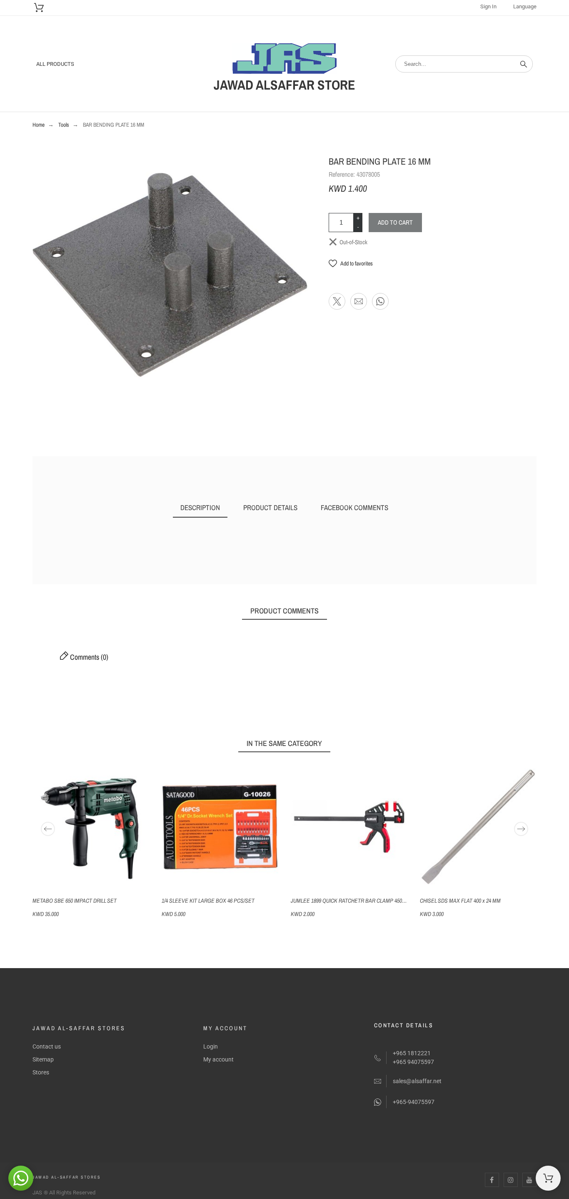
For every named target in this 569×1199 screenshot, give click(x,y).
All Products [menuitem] (55, 64)
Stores (40, 1072)
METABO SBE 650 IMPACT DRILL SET (74, 900)
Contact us (46, 1046)
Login (210, 1046)
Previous (48, 829)
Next (521, 829)
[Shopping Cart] (548, 1178)
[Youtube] (529, 1180)
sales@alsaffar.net (417, 1081)
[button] (351, 263)
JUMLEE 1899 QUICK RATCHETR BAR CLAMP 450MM (350, 900)
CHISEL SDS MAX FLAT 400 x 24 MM (460, 900)
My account (218, 1059)
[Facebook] (492, 1180)
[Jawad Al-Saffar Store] (284, 60)
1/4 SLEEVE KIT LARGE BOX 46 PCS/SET (208, 900)
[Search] (523, 64)
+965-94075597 (413, 1102)
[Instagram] (511, 1180)
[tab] (200, 508)
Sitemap (43, 1059)
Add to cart (395, 222)
